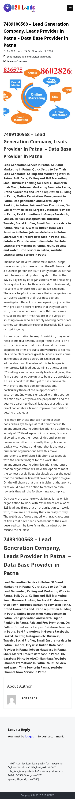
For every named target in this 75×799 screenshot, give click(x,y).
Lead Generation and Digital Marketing (29, 56)
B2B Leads (16, 51)
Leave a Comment (17, 61)
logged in (31, 736)
